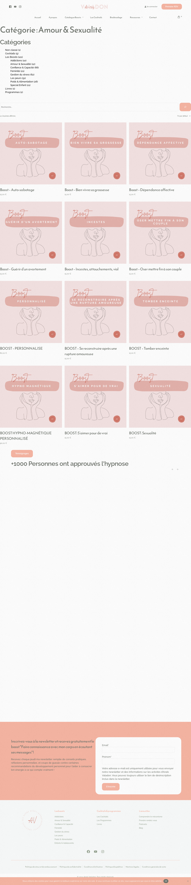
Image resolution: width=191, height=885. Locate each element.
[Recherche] (185, 107)
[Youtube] (15, 6)
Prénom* (107, 756)
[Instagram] (20, 6)
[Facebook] (10, 6)
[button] (22, 453)
